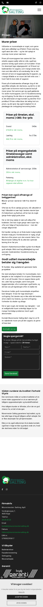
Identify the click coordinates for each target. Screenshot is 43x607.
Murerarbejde (7, 559)
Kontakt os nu (9, 329)
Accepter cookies (21, 597)
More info (21, 592)
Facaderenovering (9, 553)
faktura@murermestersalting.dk (15, 532)
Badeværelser (7, 550)
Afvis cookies (21, 603)
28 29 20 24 (6, 520)
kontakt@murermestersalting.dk (15, 526)
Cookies (2, 577)
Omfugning (6, 556)
